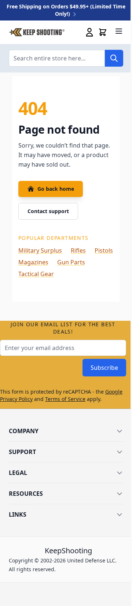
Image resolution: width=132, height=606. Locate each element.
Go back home (55, 188)
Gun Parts (71, 262)
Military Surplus (40, 250)
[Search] (114, 58)
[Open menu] (118, 31)
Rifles (78, 250)
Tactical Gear (36, 274)
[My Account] (89, 32)
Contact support (48, 211)
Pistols (104, 250)
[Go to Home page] (37, 32)
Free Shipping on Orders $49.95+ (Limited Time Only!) (66, 10)
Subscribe (104, 368)
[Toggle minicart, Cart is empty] (103, 32)
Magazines (33, 262)
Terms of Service (65, 398)
